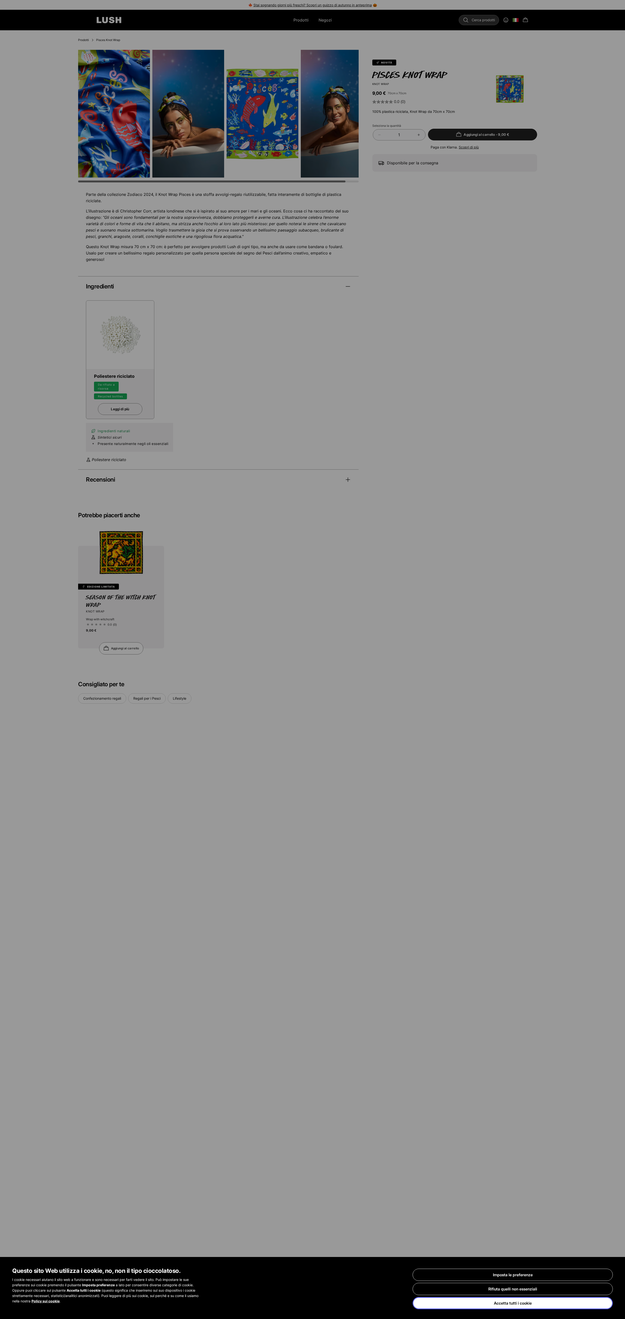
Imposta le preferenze (513, 1274)
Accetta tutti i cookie (513, 1303)
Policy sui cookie (45, 1301)
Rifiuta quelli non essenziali (512, 1289)
